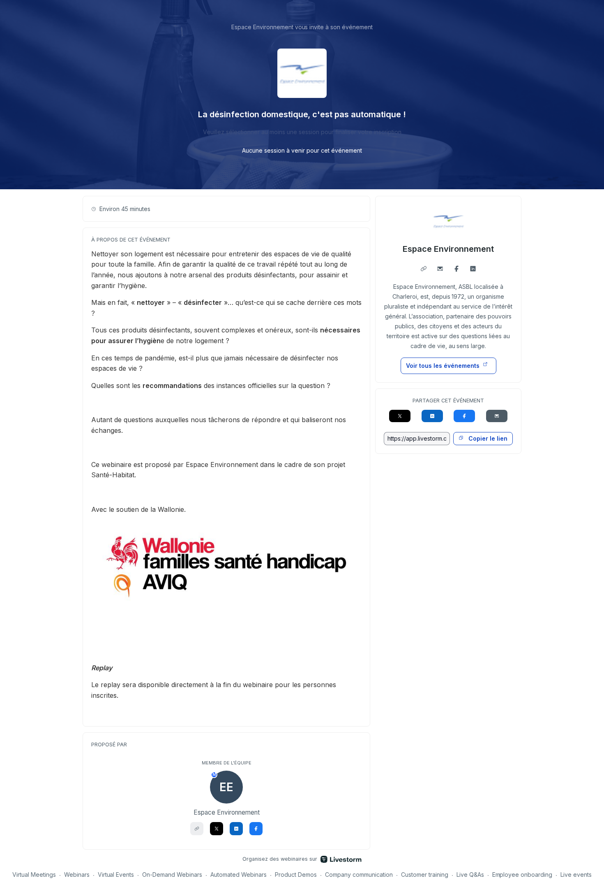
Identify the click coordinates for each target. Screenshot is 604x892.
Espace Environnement (448, 249)
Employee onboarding (522, 874)
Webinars (77, 874)
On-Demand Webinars (172, 874)
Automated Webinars (238, 874)
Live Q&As (470, 874)
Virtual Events (116, 874)
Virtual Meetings (34, 874)
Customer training (424, 874)
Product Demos (296, 874)
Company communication (359, 874)
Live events (576, 874)
